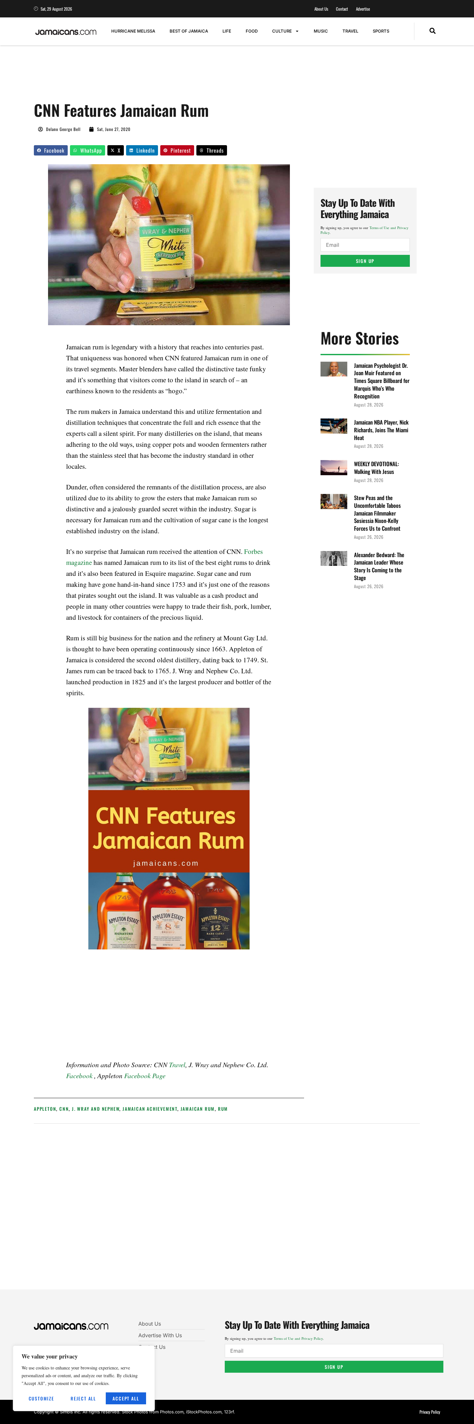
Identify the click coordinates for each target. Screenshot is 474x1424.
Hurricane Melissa (133, 31)
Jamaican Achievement (150, 1108)
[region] (84, 1378)
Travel (350, 31)
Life (226, 31)
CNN (64, 1108)
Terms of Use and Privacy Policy (298, 1338)
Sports (381, 31)
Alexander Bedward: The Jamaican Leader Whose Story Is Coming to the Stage (379, 566)
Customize (41, 1398)
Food (252, 31)
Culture (282, 31)
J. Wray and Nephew (95, 1108)
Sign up (365, 260)
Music (321, 31)
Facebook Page (144, 1075)
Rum (223, 1108)
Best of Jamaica (189, 31)
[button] (433, 31)
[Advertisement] (151, 76)
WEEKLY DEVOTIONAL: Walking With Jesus (376, 468)
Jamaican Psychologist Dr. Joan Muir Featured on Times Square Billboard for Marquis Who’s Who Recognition (382, 380)
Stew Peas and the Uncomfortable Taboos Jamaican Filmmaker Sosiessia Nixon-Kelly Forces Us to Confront (377, 513)
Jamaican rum (198, 1108)
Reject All (83, 1398)
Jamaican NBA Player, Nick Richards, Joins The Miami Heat (381, 430)
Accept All (126, 1398)
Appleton (45, 1108)
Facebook (79, 1075)
